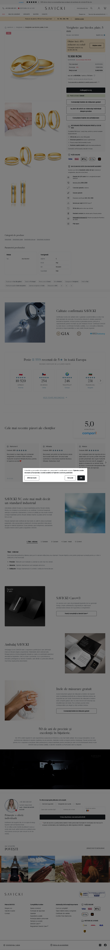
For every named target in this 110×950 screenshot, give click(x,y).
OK (81, 478)
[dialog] (55, 475)
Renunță (70, 478)
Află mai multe (32, 478)
